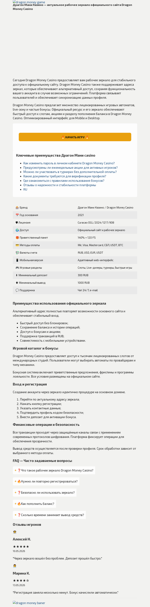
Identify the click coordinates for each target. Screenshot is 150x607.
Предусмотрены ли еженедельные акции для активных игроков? (70, 167)
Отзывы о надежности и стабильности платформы (59, 185)
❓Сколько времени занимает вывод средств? (50, 515)
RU (25, 189)
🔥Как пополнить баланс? (35, 503)
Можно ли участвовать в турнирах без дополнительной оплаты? (70, 171)
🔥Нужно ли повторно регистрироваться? (47, 481)
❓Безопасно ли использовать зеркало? (46, 492)
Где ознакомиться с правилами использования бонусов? (63, 180)
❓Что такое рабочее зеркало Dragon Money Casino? (55, 470)
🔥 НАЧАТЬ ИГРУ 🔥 (75, 137)
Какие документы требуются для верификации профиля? (64, 176)
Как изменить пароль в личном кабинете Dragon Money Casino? (69, 163)
